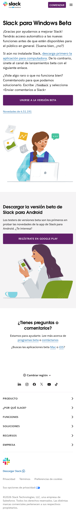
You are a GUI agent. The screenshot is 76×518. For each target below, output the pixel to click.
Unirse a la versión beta (38, 100)
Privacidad (9, 479)
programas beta (28, 340)
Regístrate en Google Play (38, 238)
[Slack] (12, 5)
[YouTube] (49, 385)
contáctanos (50, 340)
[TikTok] (56, 385)
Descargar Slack (12, 471)
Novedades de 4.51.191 (17, 111)
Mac (53, 347)
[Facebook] (34, 385)
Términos (24, 479)
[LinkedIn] (19, 385)
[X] (41, 385)
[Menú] (71, 5)
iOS (61, 347)
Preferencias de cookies (48, 479)
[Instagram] (26, 385)
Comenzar (56, 5)
